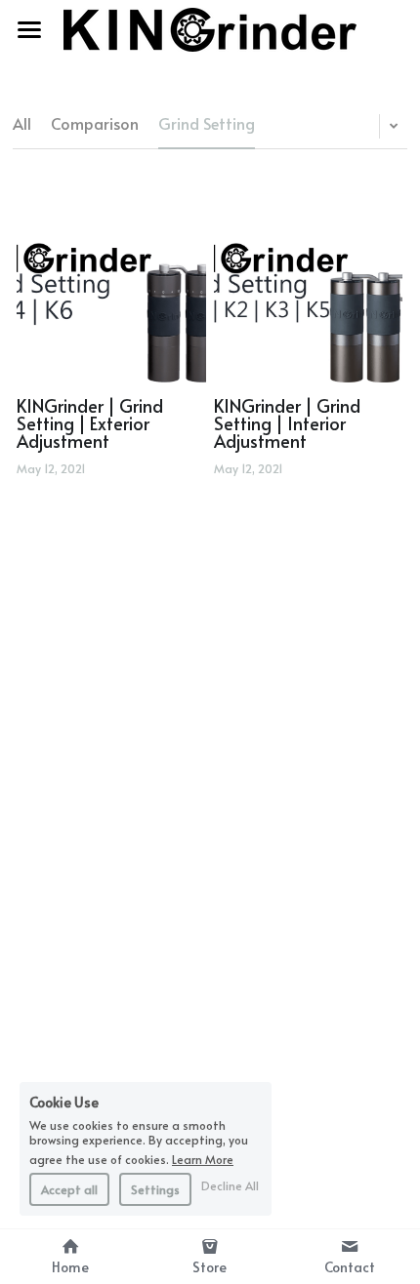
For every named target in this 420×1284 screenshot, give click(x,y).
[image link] (210, 28)
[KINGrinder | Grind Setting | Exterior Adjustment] (111, 287)
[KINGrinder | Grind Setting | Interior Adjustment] (308, 287)
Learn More (202, 1158)
